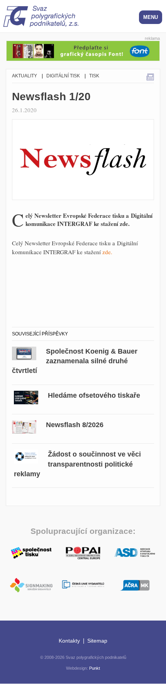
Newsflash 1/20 (51, 97)
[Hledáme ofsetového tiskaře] (26, 396)
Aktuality (24, 76)
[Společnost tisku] (31, 552)
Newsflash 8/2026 (74, 425)
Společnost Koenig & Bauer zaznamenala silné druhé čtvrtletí (74, 360)
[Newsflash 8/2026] (24, 426)
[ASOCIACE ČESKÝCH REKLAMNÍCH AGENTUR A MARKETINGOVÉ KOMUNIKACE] (134, 584)
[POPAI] (83, 552)
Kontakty (69, 641)
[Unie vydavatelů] (83, 585)
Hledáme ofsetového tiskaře (94, 395)
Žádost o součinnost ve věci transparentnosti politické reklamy (77, 463)
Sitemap (97, 641)
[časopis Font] (83, 50)
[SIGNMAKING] (31, 585)
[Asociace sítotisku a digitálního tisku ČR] (134, 553)
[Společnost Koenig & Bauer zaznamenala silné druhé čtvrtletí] (24, 352)
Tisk (94, 76)
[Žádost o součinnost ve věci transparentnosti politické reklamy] (26, 455)
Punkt (94, 668)
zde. (107, 252)
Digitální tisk (63, 76)
